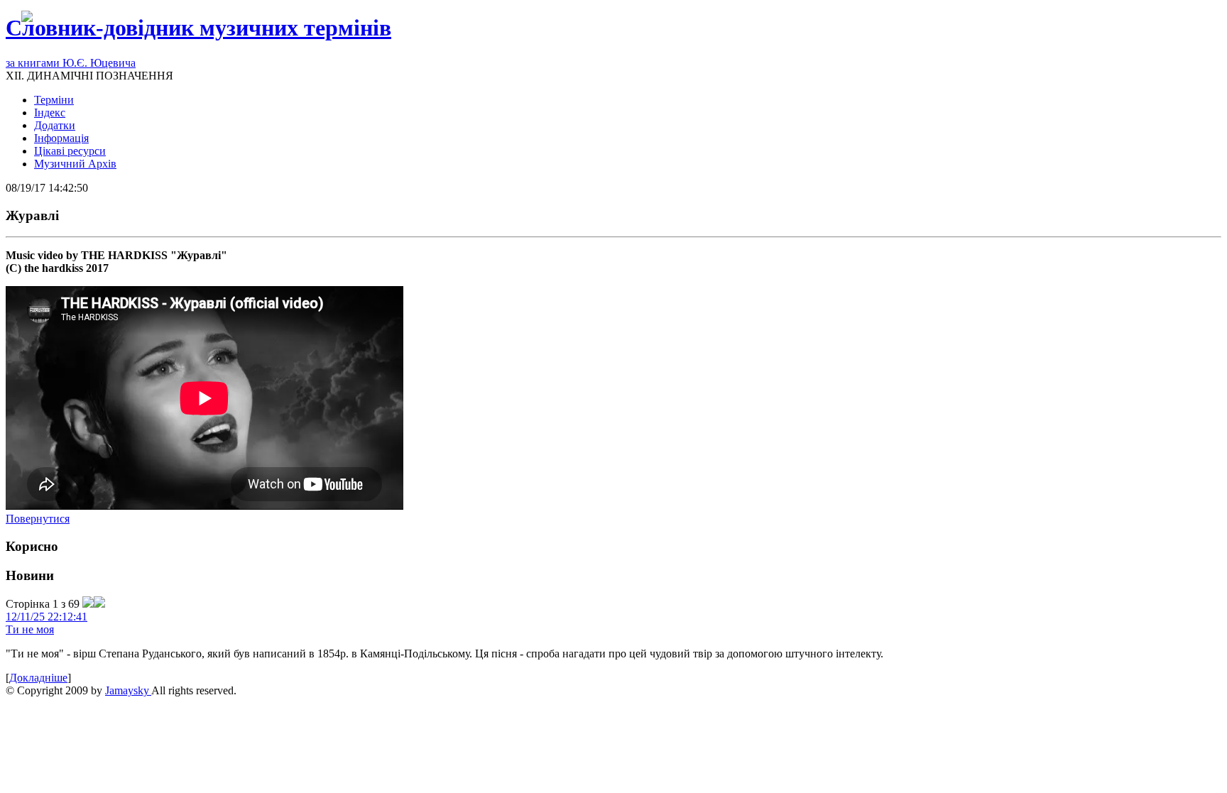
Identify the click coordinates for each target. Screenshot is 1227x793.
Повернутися (38, 519)
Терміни (54, 100)
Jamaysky (128, 690)
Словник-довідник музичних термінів (198, 27)
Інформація (61, 138)
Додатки (54, 125)
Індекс (49, 112)
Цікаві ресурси (70, 151)
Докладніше (38, 678)
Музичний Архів (75, 164)
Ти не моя (30, 629)
